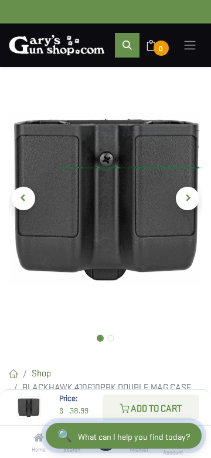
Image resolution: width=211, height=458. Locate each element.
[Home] (38, 437)
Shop (41, 372)
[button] (127, 45)
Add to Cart (155, 407)
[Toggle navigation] (190, 45)
